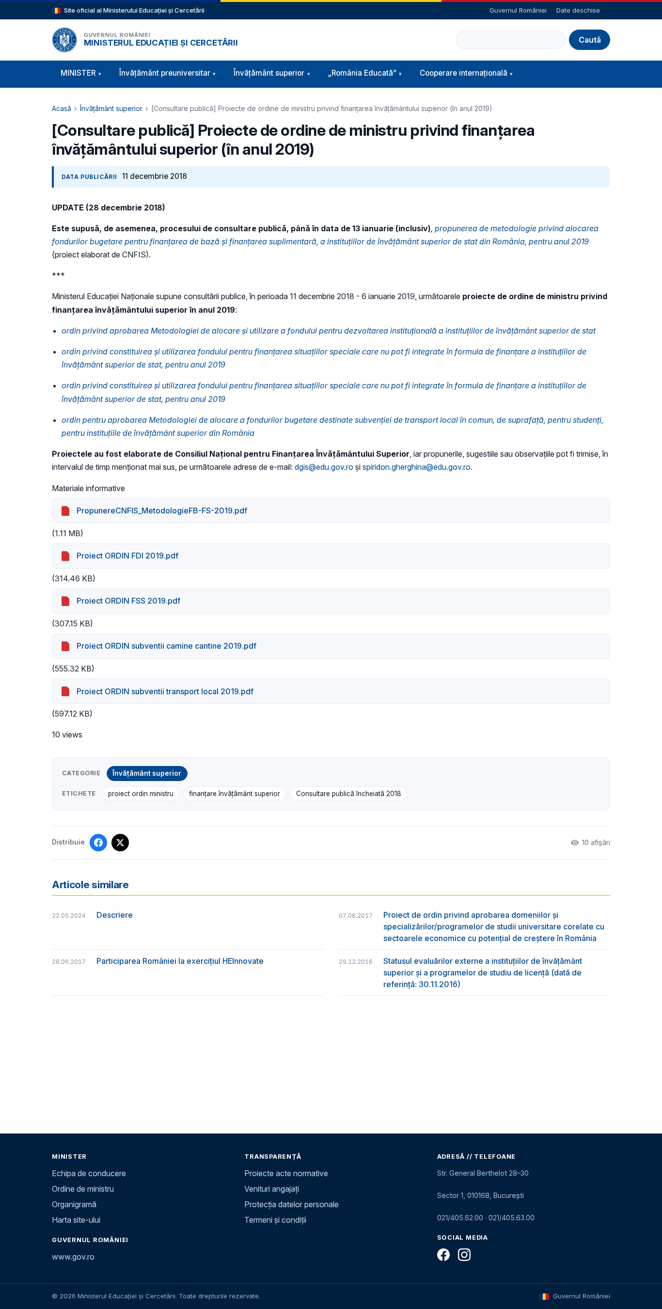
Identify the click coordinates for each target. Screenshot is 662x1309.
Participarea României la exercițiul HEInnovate (180, 961)
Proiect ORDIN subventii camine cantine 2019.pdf (166, 646)
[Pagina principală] (64, 39)
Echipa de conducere (89, 1173)
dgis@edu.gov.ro (324, 467)
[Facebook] (443, 1254)
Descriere (114, 915)
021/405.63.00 (512, 1217)
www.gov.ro (73, 1256)
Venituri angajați (271, 1189)
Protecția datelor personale (291, 1204)
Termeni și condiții (275, 1220)
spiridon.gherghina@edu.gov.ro (417, 467)
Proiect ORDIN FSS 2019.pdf (128, 601)
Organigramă (74, 1204)
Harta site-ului (76, 1220)
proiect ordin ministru (140, 794)
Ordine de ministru (83, 1189)
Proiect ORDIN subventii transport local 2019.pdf (165, 691)
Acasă (61, 108)
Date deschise (578, 10)
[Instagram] (464, 1254)
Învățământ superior (111, 108)
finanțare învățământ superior (234, 794)
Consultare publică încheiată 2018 (348, 794)
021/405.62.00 (460, 1217)
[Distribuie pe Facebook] (98, 842)
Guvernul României (518, 10)
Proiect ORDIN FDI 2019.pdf (127, 555)
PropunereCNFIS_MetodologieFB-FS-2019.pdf (162, 510)
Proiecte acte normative (286, 1173)
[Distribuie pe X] (120, 842)
